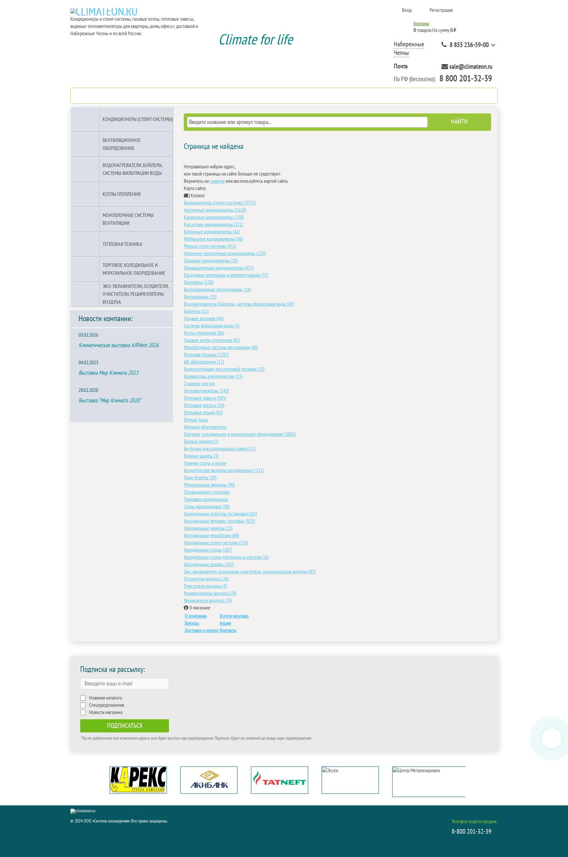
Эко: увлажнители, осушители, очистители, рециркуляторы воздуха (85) (250, 572)
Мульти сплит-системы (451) (210, 246)
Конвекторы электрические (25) (213, 376)
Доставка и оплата (201, 630)
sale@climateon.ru (470, 67)
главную (217, 181)
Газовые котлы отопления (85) (212, 340)
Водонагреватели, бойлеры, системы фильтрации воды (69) (239, 304)
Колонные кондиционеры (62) (212, 232)
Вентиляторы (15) (200, 297)
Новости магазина (105, 712)
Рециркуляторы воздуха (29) (210, 593)
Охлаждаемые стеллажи (206, 492)
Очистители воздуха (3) (205, 586)
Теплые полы (196, 420)
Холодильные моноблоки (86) (211, 535)
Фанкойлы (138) (199, 282)
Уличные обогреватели (205, 427)
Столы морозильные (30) (207, 507)
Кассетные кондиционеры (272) (213, 224)
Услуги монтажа (234, 616)
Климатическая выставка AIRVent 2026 (119, 345)
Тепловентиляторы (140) (206, 391)
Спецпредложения (106, 705)
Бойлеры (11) (196, 311)
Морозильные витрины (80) (209, 485)
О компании (196, 616)
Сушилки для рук (199, 384)
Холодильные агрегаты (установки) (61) (220, 514)
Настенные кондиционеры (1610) (215, 210)
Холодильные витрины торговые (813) (219, 521)
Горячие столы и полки (205, 463)
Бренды (192, 623)
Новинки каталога (105, 698)
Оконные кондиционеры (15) (211, 261)
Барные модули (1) (201, 441)
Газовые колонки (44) (204, 318)
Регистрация (441, 10)
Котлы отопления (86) (204, 333)
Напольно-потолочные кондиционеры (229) (225, 253)
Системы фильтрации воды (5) (212, 326)
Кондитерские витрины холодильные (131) (224, 470)
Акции (225, 623)
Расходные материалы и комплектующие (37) (226, 275)
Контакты (228, 630)
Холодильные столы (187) (208, 550)
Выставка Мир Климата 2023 (108, 372)
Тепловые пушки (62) (203, 413)
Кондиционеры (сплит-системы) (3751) (220, 203)
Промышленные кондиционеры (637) (219, 268)
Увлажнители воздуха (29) (208, 601)
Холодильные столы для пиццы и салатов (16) (226, 557)
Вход (407, 10)
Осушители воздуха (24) (206, 579)
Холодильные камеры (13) (208, 528)
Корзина (421, 24)
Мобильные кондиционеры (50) (213, 239)
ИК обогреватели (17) (204, 362)
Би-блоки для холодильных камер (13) (220, 449)
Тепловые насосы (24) (204, 405)
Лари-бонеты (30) (200, 478)
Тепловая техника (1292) (206, 355)
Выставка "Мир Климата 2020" (110, 400)
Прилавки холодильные (206, 499)
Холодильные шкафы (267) (209, 564)
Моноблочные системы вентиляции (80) (221, 347)
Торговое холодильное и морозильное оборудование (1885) (240, 434)
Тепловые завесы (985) (205, 398)
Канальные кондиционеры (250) (214, 217)
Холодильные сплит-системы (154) (216, 543)
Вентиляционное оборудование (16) (217, 290)
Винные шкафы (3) (201, 456)
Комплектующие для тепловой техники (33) (224, 369)
